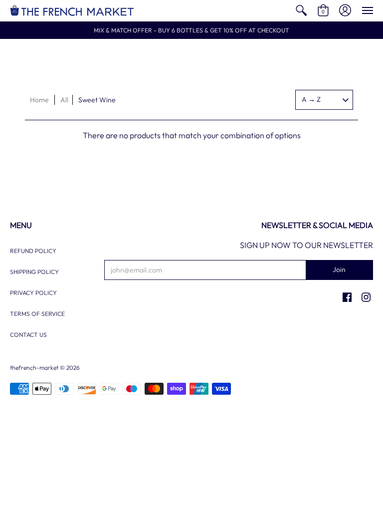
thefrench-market (34, 367)
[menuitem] (301, 10)
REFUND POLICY (33, 251)
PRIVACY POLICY (33, 292)
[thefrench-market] (72, 10)
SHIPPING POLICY (34, 271)
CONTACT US (28, 334)
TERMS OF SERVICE (37, 313)
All (64, 99)
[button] (301, 10)
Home (39, 99)
